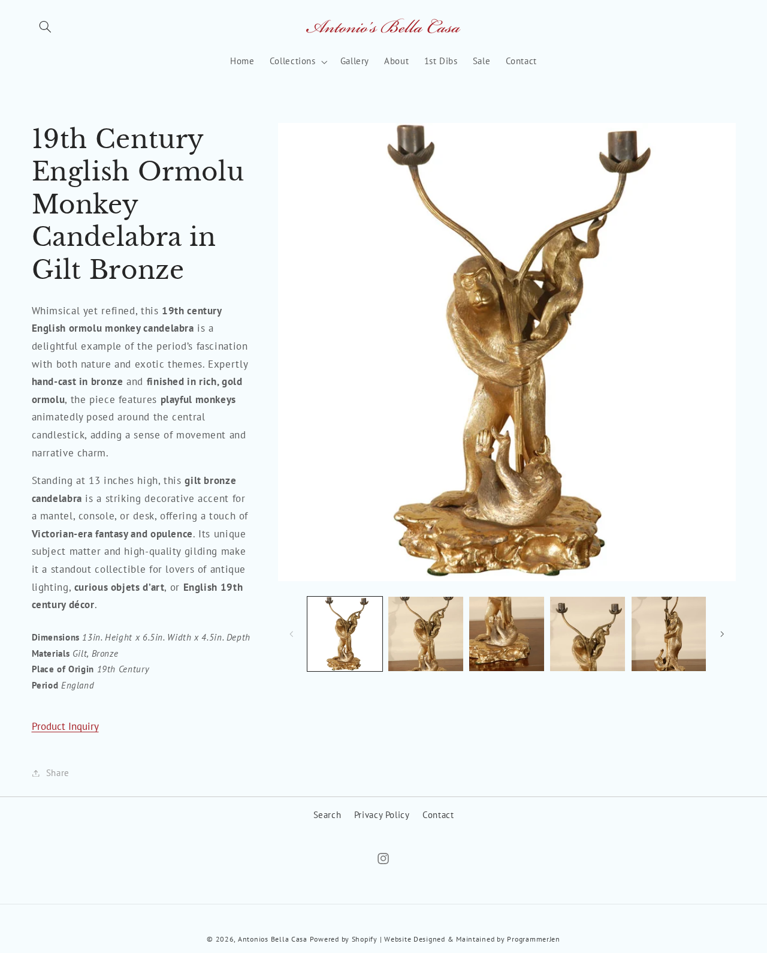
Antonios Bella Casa (272, 939)
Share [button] (58, 772)
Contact (438, 814)
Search (327, 814)
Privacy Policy (382, 814)
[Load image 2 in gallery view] (425, 634)
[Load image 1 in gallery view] (344, 634)
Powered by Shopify (344, 939)
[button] (45, 27)
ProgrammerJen (533, 939)
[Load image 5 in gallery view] (669, 634)
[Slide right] (722, 634)
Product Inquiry (65, 726)
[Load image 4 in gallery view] (587, 634)
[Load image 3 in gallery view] (506, 634)
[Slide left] (291, 634)
